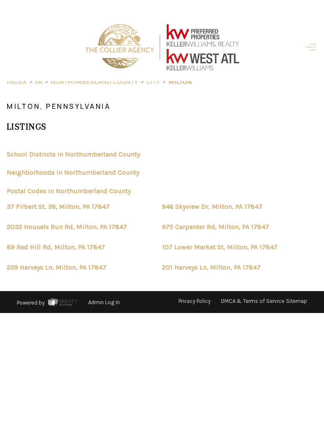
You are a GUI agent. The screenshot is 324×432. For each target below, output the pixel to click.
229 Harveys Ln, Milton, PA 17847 (56, 267)
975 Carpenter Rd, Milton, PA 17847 (215, 227)
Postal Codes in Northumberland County (69, 191)
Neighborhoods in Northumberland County (73, 172)
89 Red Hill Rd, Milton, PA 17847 (56, 247)
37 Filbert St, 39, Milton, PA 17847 (58, 206)
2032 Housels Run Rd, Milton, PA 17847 (67, 227)
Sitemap (296, 301)
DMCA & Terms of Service (252, 301)
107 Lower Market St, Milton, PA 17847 (220, 247)
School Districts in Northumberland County (73, 154)
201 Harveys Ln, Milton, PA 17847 (211, 267)
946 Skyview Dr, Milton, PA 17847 (212, 206)
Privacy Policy (194, 301)
